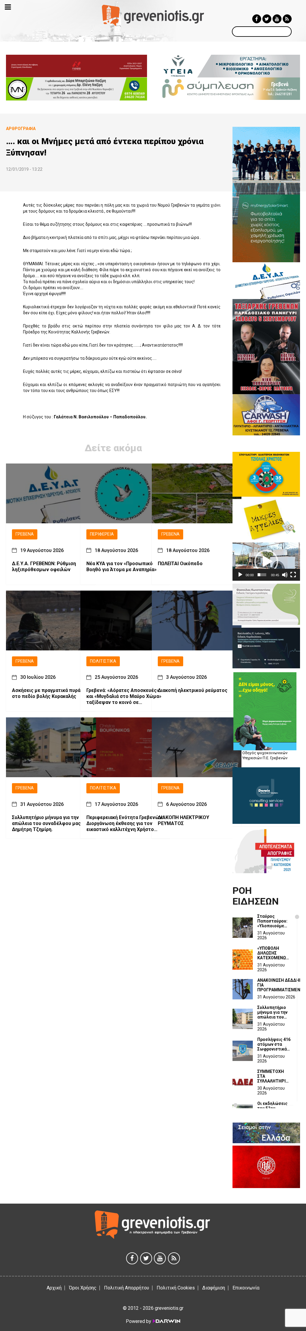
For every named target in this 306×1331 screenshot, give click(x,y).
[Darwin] (166, 1321)
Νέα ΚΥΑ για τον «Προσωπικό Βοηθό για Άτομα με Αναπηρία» (121, 566)
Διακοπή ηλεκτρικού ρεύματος (192, 690)
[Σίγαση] (285, 575)
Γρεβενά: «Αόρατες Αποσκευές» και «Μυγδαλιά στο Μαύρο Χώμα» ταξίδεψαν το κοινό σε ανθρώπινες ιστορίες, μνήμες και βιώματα (124, 696)
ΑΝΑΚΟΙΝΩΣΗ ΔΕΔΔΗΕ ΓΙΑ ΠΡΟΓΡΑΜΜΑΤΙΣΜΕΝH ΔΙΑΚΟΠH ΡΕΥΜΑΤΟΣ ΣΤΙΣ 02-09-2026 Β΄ (280, 985)
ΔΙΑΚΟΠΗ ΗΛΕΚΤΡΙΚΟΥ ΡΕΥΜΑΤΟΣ (183, 820)
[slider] (262, 574)
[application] (266, 561)
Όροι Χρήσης (83, 1288)
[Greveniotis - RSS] (287, 18)
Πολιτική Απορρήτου (126, 1288)
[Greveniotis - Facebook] (256, 18)
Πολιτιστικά (103, 661)
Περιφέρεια (102, 534)
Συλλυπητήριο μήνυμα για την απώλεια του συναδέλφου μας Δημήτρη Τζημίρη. (46, 823)
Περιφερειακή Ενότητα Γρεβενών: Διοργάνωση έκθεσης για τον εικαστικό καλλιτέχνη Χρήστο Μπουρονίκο (124, 824)
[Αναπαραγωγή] (240, 575)
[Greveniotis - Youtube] (277, 18)
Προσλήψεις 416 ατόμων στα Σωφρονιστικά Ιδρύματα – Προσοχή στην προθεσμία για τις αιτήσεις (273, 1044)
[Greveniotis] (153, 15)
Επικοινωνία (245, 1288)
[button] (266, 562)
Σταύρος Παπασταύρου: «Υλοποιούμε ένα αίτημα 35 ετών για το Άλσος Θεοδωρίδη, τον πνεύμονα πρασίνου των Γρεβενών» (273, 921)
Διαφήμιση (213, 1288)
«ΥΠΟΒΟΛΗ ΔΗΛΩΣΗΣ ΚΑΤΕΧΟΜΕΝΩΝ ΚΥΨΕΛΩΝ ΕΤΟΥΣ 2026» (274, 953)
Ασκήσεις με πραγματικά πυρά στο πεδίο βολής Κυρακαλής (46, 693)
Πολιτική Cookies (176, 1288)
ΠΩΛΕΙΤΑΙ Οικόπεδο (180, 563)
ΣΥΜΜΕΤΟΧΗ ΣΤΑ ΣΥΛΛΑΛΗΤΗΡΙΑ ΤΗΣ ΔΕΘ (272, 1076)
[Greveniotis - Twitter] (266, 18)
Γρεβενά (25, 534)
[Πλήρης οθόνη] (293, 575)
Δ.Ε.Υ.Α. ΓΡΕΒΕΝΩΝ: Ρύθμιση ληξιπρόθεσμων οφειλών (44, 566)
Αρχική (54, 1288)
